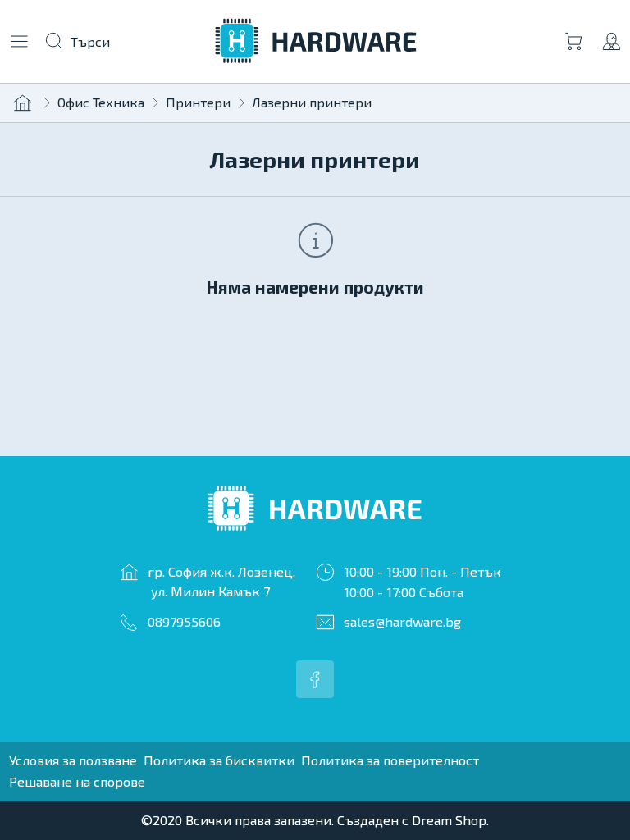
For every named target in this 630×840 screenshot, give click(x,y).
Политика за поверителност (390, 760)
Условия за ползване (73, 760)
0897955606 (184, 621)
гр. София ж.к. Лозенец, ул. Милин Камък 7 (221, 581)
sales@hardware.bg (402, 621)
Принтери (198, 102)
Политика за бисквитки (219, 760)
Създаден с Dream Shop (411, 820)
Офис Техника (100, 102)
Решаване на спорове (77, 781)
